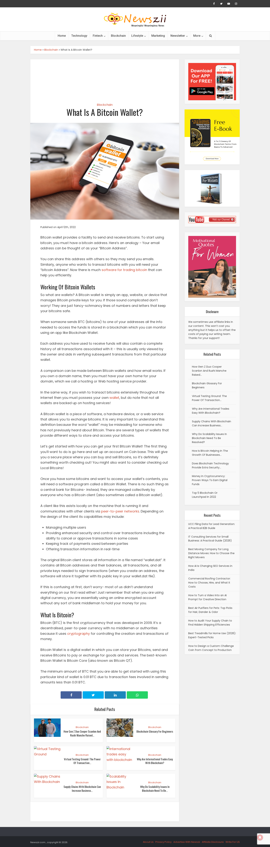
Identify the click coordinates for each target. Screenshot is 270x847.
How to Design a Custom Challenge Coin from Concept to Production (211, 648)
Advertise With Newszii (186, 842)
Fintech (98, 35)
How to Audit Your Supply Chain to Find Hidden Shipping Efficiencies (210, 622)
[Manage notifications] (260, 837)
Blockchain (118, 35)
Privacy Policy (163, 842)
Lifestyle (137, 35)
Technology (79, 35)
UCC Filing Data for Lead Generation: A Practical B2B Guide (211, 526)
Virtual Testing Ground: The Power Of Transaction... (82, 761)
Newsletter (177, 35)
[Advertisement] (104, 77)
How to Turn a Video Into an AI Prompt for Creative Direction (207, 597)
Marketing (158, 35)
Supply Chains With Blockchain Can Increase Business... (82, 788)
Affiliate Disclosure (213, 842)
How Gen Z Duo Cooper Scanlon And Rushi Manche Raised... (82, 733)
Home (62, 35)
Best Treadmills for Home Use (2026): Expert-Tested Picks (212, 635)
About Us (148, 842)
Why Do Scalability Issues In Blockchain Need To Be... (155, 788)
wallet (114, 397)
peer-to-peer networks (120, 511)
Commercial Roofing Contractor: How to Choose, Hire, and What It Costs (209, 582)
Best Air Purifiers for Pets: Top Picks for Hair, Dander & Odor (210, 610)
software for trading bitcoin (124, 270)
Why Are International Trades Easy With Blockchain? (155, 761)
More (196, 35)
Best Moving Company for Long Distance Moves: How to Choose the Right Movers (211, 553)
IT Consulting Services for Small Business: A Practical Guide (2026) (210, 539)
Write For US (233, 842)
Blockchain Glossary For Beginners (154, 731)
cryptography (78, 633)
